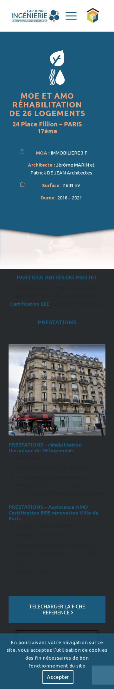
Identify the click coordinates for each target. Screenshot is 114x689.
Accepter (58, 677)
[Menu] (68, 15)
